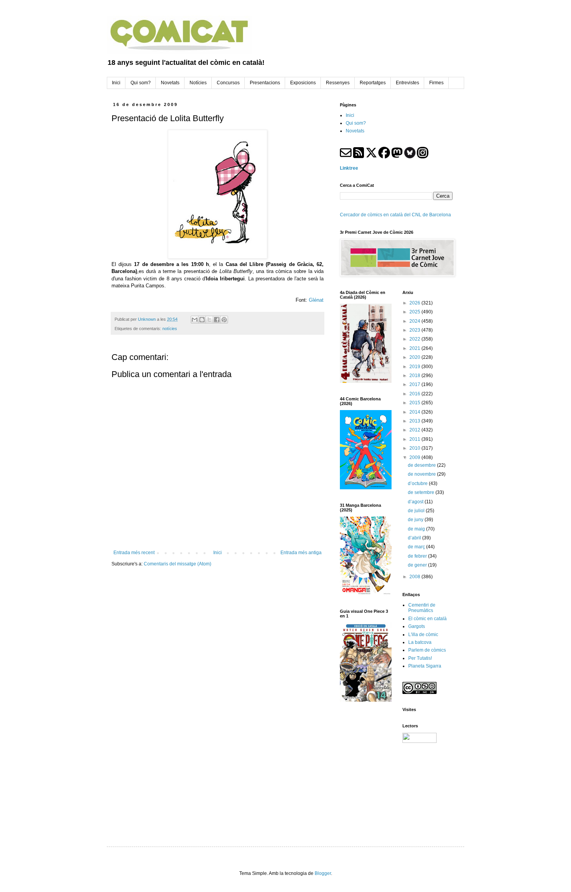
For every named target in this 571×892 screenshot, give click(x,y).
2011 (415, 439)
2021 (415, 348)
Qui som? (356, 123)
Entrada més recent (134, 552)
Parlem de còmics (427, 650)
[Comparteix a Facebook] (217, 319)
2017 (415, 384)
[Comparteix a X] (209, 319)
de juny (416, 519)
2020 (415, 357)
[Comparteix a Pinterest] (224, 319)
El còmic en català (427, 618)
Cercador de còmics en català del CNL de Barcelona (395, 214)
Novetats (355, 131)
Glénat (316, 300)
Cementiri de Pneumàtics (421, 607)
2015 (415, 402)
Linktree (349, 168)
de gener (418, 565)
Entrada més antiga (301, 552)
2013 (415, 421)
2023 (415, 330)
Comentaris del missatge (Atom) (177, 564)
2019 (415, 366)
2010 (415, 448)
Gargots (416, 626)
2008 (415, 576)
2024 (415, 321)
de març (417, 546)
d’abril (415, 538)
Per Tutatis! (420, 658)
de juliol (417, 510)
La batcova (420, 642)
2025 (415, 312)
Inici (217, 552)
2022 (415, 339)
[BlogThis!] (202, 319)
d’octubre (418, 483)
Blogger (323, 873)
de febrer (418, 556)
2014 (415, 412)
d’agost (416, 501)
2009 (415, 457)
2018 (415, 375)
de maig (417, 529)
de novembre (422, 474)
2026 (415, 303)
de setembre (421, 492)
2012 (415, 430)
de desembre (422, 465)
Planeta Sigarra (424, 666)
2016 (415, 393)
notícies (169, 328)
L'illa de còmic (423, 634)
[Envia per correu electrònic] (194, 319)
